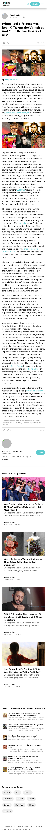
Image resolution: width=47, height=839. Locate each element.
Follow (40, 452)
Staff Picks (19, 805)
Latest (31, 799)
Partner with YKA (22, 826)
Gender (7, 805)
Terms (9, 829)
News (31, 805)
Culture (20, 799)
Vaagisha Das (11, 79)
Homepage (6, 826)
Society (7, 792)
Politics (28, 792)
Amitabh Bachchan (34, 390)
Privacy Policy (26, 829)
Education (8, 799)
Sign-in (35, 4)
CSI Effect (21, 190)
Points (31, 826)
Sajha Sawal (33, 369)
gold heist (21, 223)
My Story (7, 811)
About (13, 826)
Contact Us (17, 829)
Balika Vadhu (16, 366)
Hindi (17, 792)
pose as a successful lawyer (16, 112)
